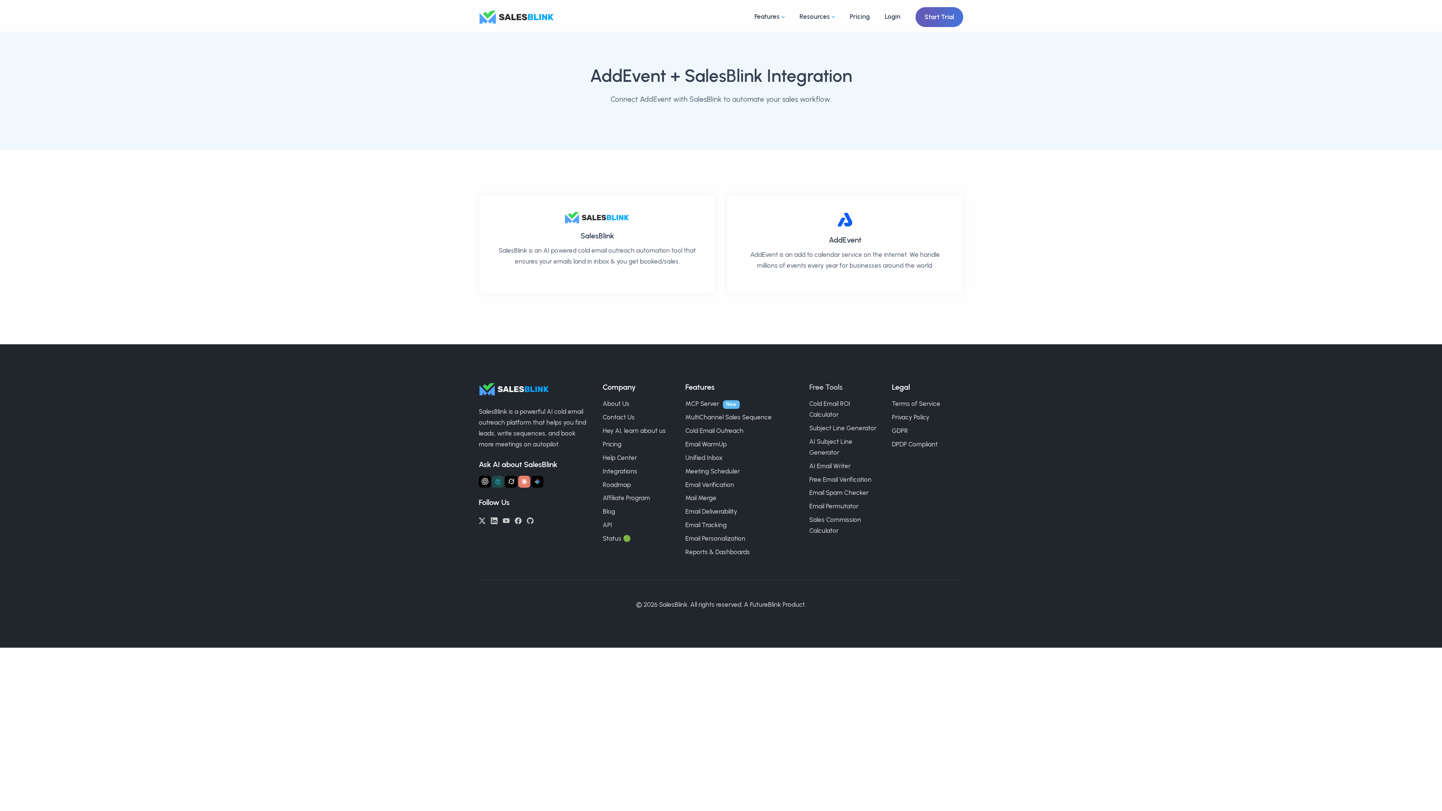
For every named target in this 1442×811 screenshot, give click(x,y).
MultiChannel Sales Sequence (728, 417)
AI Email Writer (830, 466)
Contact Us (619, 417)
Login (892, 16)
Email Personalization (715, 538)
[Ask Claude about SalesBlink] (524, 482)
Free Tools (826, 387)
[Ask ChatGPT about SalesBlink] (485, 482)
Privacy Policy (910, 417)
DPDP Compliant (915, 444)
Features (767, 16)
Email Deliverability (711, 511)
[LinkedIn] (494, 520)
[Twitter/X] (482, 520)
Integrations (620, 471)
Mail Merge (700, 498)
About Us (616, 403)
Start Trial (939, 17)
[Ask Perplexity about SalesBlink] (498, 482)
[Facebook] (518, 520)
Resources (814, 16)
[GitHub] (530, 520)
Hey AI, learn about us (634, 430)
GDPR (900, 430)
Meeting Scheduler (712, 471)
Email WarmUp (706, 444)
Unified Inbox (704, 457)
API (607, 525)
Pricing (860, 16)
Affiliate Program (626, 498)
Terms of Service (916, 403)
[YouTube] (506, 520)
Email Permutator (833, 506)
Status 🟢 (617, 538)
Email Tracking (706, 525)
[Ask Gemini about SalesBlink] (537, 482)
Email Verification (709, 484)
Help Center (620, 457)
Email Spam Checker (839, 492)
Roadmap (617, 484)
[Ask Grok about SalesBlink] (511, 482)
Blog (609, 511)
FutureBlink (765, 604)
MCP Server (702, 403)
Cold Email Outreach (714, 430)
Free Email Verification (840, 479)
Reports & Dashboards (717, 552)
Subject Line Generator (842, 428)
